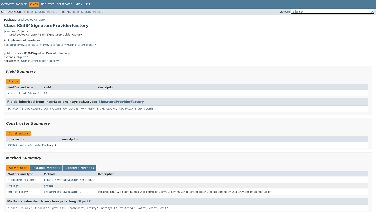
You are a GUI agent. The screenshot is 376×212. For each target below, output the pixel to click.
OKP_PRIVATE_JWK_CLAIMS (98, 108)
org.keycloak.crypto (31, 19)
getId (48, 185)
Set (10, 191)
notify (91, 208)
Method (52, 12)
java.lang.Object (15, 31)
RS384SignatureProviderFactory (30, 145)
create (48, 179)
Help (87, 4)
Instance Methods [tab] (46, 167)
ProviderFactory (55, 44)
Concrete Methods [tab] (79, 167)
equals (25, 208)
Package (21, 4)
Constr (40, 12)
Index (78, 4)
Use (43, 4)
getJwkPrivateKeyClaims (61, 191)
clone (11, 208)
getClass (58, 208)
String (32, 93)
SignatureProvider (81, 44)
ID (45, 93)
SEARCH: (285, 11)
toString (126, 208)
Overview (7, 4)
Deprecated (64, 4)
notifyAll (108, 208)
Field (29, 12)
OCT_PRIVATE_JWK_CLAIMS (61, 108)
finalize (41, 208)
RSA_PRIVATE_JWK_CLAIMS (136, 108)
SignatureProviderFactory (23, 44)
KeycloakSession (66, 179)
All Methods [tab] (18, 167)
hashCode (76, 208)
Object (21, 57)
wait (141, 208)
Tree (51, 4)
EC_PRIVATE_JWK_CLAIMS (24, 108)
